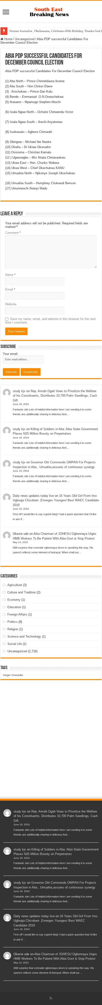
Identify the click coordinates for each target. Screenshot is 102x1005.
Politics (12, 622)
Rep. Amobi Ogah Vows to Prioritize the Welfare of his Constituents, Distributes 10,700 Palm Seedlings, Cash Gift (55, 395)
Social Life (14, 644)
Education (14, 607)
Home (7, 39)
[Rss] (51, 998)
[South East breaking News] (51, 11)
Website (10, 304)
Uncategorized (24, 39)
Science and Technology (24, 636)
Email (10, 289)
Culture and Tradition (21, 592)
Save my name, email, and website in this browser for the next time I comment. (50, 320)
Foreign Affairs (17, 614)
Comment (13, 233)
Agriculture (14, 585)
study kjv (19, 391)
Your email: (10, 354)
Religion (12, 629)
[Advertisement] (51, 743)
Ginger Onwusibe (13, 675)
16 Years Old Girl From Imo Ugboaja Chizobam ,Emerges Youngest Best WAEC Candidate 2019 (56, 500)
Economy (13, 599)
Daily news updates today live (33, 496)
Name (10, 275)
